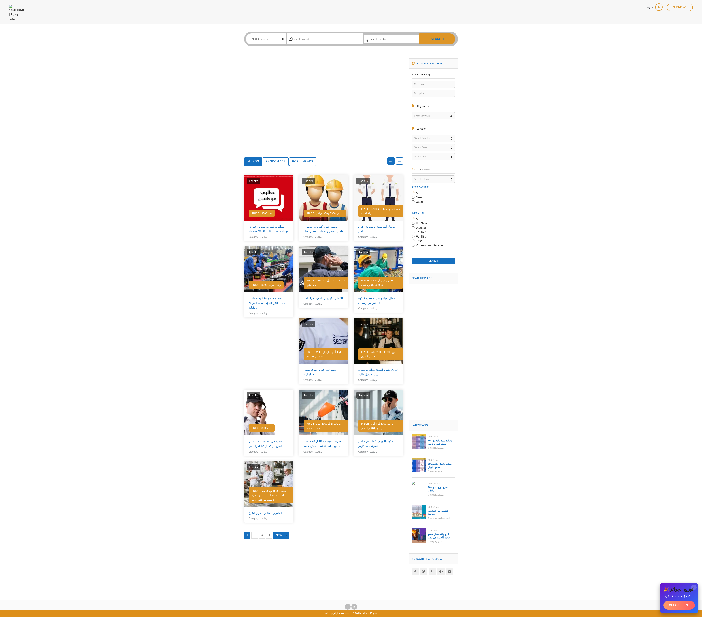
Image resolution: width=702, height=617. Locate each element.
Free (419, 240)
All (417, 193)
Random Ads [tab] (276, 161)
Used (419, 201)
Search (437, 39)
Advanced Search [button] (429, 63)
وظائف (263, 236)
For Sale (421, 223)
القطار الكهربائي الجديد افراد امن (323, 298)
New (419, 197)
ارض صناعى (444, 518)
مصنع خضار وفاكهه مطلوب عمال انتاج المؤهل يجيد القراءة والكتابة (267, 303)
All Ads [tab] (253, 161)
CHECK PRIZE (679, 605)
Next (280, 534)
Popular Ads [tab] (302, 161)
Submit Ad (679, 7)
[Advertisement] (324, 108)
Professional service (429, 245)
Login (650, 7)
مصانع (441, 448)
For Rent (421, 232)
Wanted (421, 227)
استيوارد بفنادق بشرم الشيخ (265, 513)
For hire (421, 236)
